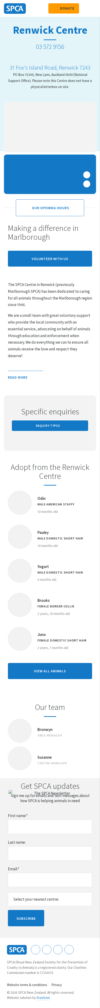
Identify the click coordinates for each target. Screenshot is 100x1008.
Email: (13, 868)
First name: (18, 815)
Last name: (17, 842)
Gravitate (43, 997)
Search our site (85, 8)
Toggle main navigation (92, 8)
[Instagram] (46, 949)
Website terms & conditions (27, 985)
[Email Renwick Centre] (56, 57)
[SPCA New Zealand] (15, 8)
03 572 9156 (50, 46)
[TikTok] (69, 949)
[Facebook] (35, 949)
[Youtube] (58, 949)
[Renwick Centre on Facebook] (44, 57)
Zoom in (86, 174)
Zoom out (86, 183)
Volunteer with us (50, 258)
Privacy (56, 985)
